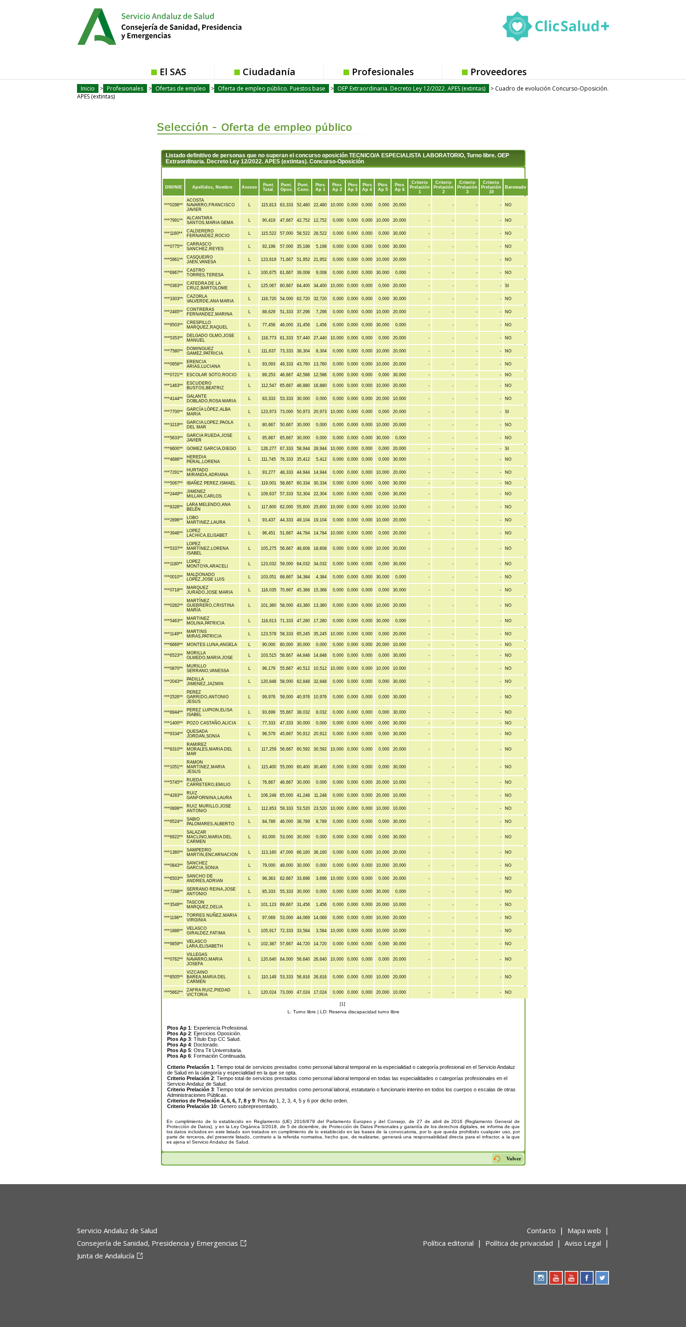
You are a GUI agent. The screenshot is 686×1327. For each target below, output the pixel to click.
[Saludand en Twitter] (602, 1278)
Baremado (515, 187)
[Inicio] (182, 25)
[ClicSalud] (556, 28)
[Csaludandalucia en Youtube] (556, 1278)
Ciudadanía (269, 71)
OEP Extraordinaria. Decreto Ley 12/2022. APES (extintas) (411, 88)
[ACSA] (78, 1271)
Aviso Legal (583, 1243)
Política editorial (448, 1243)
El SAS (173, 71)
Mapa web (584, 1230)
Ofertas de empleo (180, 88)
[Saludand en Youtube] (571, 1278)
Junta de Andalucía (105, 1255)
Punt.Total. (268, 187)
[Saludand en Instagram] (540, 1278)
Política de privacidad (519, 1243)
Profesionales (383, 71)
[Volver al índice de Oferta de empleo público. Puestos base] (255, 120)
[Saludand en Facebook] (587, 1278)
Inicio (88, 88)
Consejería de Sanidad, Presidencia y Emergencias (157, 1243)
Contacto (541, 1230)
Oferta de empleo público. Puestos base (271, 88)
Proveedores (498, 71)
